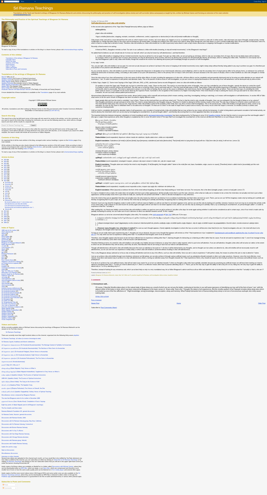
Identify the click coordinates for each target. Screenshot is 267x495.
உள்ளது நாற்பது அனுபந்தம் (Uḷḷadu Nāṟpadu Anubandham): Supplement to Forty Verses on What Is (30, 371)
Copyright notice (11, 59)
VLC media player (58, 470)
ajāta (3, 235)
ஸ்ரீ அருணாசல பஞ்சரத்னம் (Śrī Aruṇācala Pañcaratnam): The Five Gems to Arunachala (28, 358)
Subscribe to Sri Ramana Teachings (65, 460)
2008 (5, 219)
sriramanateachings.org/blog (73, 49)
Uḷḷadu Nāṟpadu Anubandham (10, 310)
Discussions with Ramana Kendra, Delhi (14, 417)
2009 (5, 217)
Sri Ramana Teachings (33, 8)
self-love (4, 282)
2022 (5, 165)
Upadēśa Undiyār (173, 275)
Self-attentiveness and (108, 23)
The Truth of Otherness (9, 305)
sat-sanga (5, 277)
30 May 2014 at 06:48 (102, 296)
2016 (5, 177)
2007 (5, 220)
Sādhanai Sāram (7, 275)
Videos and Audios (11, 67)
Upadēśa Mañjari (7, 311)
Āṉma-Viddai (5, 236)
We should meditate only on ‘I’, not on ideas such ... (19, 202)
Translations (45, 92)
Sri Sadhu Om (6, 300)
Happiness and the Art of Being (11, 261)
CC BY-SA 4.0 (54, 110)
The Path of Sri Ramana (9, 304)
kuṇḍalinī (4, 266)
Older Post (261, 303)
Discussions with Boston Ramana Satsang (14, 427)
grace (3, 257)
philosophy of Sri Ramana (9, 272)
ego (3, 252)
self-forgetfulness (7, 279)
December (8, 182)
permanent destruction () (160, 115)
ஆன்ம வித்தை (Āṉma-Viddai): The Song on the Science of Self (20, 381)
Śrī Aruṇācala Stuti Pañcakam (11, 297)
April (6, 197)
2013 (5, 211)
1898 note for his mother (9, 230)
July (6, 191)
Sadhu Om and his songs (9, 447)
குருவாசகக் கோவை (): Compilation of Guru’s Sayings (23, 401)
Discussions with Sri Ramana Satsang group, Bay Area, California (21, 421)
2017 (5, 175)
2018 (5, 173)
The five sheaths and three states (12, 408)
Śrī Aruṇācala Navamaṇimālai (10, 293)
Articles (70, 140)
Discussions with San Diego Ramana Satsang (15, 434)
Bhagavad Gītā (6, 241)
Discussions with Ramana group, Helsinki (14, 440)
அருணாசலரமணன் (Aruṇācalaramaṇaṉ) (13, 361)
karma (3, 264)
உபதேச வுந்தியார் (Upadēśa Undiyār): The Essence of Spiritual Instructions (24, 375)
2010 (5, 215)
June (6, 193)
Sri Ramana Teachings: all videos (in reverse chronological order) (21, 338)
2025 (5, 160)
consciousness (6, 247)
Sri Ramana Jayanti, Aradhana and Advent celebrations (18, 342)
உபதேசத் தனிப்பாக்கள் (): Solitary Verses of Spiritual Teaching (26, 391)
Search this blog (11, 61)
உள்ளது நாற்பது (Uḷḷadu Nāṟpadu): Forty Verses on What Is (19, 368)
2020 (5, 169)
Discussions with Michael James (62, 466)
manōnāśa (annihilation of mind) (11, 268)
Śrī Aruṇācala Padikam (8, 294)
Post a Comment (96, 300)
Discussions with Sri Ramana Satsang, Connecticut (17, 424)
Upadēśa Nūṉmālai (7, 313)
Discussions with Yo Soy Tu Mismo (12, 430)
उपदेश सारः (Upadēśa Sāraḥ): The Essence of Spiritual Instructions (21, 378)
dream (3, 249)
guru (3, 258)
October (7, 186)
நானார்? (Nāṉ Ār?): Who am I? (11, 365)
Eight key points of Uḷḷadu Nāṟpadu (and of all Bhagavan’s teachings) (22, 405)
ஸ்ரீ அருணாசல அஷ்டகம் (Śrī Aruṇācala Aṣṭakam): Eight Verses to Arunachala (25, 355)
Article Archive (10, 64)
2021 (5, 167)
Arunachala (5, 239)
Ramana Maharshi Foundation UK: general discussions (18, 411)
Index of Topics (10, 66)
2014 (5, 180)
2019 (5, 171)
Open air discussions (8, 450)
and (16, 89)
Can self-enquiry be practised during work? (17, 205)
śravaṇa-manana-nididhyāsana (11, 288)
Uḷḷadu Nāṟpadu (6, 308)
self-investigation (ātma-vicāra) (158, 275)
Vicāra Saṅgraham (7, 319)
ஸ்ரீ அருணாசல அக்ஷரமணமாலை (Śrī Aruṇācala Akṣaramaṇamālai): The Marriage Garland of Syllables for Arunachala (36, 345)
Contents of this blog (12, 63)
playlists (76, 335)
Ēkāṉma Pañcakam (7, 254)
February (7, 200)
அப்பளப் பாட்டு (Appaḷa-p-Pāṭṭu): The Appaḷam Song (17, 385)
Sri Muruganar (6, 299)
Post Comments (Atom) (109, 307)
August (7, 189)
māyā (116, 275)
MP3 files (24, 468)
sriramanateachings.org (22, 15)
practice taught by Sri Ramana (140, 275)
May (6, 195)
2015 (5, 179)
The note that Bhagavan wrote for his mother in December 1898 (21, 398)
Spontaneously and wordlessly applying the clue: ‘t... (19, 207)
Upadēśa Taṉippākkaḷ (8, 316)
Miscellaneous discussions (10, 453)
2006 (5, 222)
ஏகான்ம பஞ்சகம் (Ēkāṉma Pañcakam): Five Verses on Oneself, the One (23, 388)
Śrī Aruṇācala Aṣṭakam (8, 291)
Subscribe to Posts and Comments (16, 69)
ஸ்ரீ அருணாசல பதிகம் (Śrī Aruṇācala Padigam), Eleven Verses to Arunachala (25, 351)
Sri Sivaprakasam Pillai (9, 302)
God (3, 255)
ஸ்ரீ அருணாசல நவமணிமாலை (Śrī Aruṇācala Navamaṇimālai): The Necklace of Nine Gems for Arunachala (33, 348)
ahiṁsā (4, 233)
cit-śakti (4, 246)
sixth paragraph (158, 214)
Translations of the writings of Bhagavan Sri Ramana (22, 58)
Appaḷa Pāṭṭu (5, 238)
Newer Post (95, 303)
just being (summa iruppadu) (10, 263)
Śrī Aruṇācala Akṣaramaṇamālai (11, 289)
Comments (8, 488)
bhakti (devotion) (7, 244)
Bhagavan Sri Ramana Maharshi (105, 275)
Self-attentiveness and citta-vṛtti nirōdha (16, 204)
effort (3, 250)
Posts (6, 485)
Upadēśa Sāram (6, 315)
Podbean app (6, 476)
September (8, 188)
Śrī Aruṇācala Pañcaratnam (10, 296)
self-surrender (6, 283)
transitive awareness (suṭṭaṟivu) (11, 307)
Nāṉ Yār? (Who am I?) (125, 275)
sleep (3, 286)
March (7, 198)
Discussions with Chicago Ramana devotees (15, 437)
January (7, 209)
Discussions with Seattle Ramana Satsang (14, 443)
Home (179, 303)
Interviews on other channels (10, 456)
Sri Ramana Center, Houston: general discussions (17, 414)
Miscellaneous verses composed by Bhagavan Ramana (18, 395)
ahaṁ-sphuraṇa (6, 232)
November (8, 184)
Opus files (46, 468)
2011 (5, 213)
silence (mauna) (6, 285)
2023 (5, 163)
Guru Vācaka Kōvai (7, 260)
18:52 (109, 272)
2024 (5, 161)
